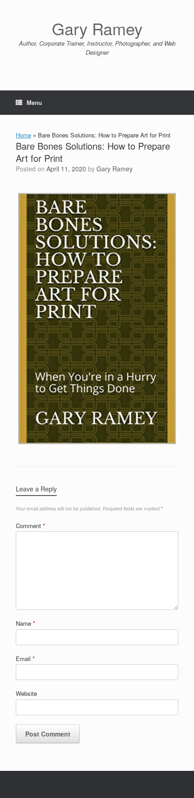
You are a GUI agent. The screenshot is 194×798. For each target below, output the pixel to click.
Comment (30, 525)
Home (23, 135)
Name (25, 623)
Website (26, 693)
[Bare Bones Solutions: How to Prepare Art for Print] (97, 443)
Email (25, 658)
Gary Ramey (115, 168)
